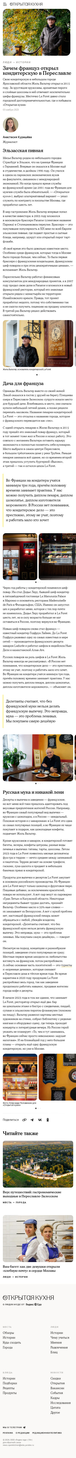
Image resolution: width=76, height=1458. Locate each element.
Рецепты (8, 1388)
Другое (55, 1413)
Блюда (8, 1373)
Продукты (10, 1393)
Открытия (58, 1383)
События (57, 1393)
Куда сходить (12, 1343)
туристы (66, 965)
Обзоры (8, 1333)
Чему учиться (60, 1338)
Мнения (56, 1343)
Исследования (61, 1403)
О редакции (22, 1433)
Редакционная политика (47, 1433)
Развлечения (59, 1348)
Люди (7, 62)
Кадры (55, 1398)
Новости (57, 1373)
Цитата (55, 1408)
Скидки (56, 1379)
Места (7, 1202)
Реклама (8, 1433)
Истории (23, 62)
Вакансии (57, 1388)
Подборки (10, 1383)
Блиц (54, 1353)
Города (21, 1202)
